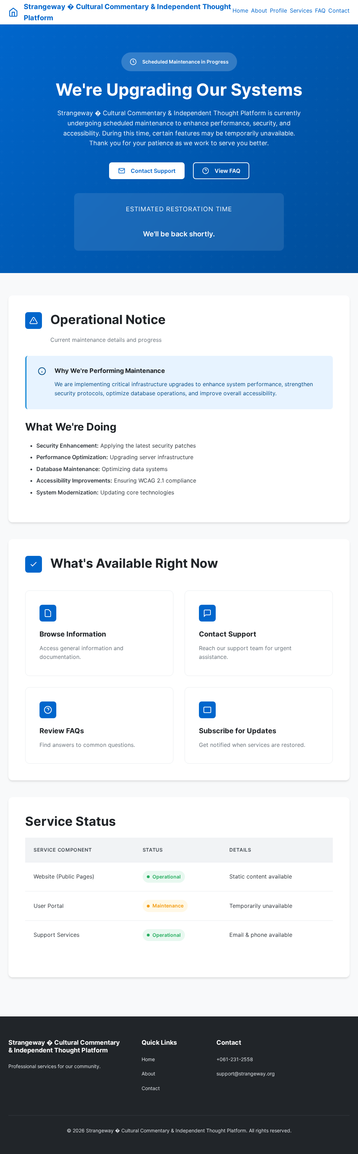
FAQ (320, 10)
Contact (339, 10)
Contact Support (153, 170)
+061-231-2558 (234, 1059)
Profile (278, 10)
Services (301, 10)
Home (240, 10)
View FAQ (227, 170)
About (259, 10)
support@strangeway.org (245, 1073)
